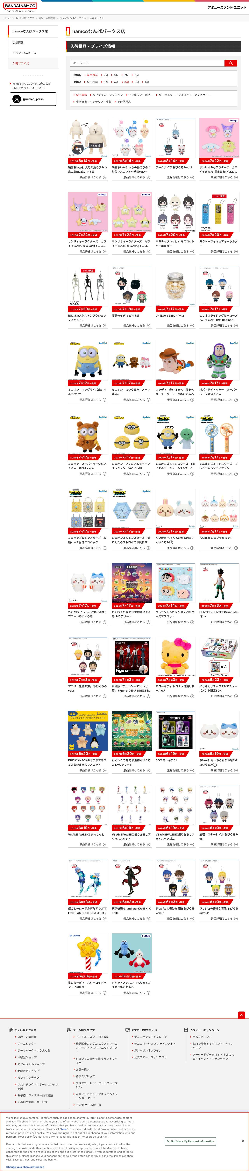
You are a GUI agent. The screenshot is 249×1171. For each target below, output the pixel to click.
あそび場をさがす (25, 1030)
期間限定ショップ (28, 1071)
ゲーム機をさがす (84, 1030)
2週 (137, 82)
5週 (106, 82)
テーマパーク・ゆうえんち (34, 1050)
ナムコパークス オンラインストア (155, 1043)
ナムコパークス (202, 1037)
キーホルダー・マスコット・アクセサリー (185, 95)
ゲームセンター (27, 1043)
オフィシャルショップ (31, 1064)
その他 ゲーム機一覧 (88, 1105)
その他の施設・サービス (32, 1102)
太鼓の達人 (82, 1069)
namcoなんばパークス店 (30, 31)
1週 (147, 82)
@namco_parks (33, 99)
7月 (126, 75)
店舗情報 (18, 42)
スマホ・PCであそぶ (144, 1030)
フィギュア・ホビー (141, 95)
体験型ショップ (27, 1057)
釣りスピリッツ (85, 1076)
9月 (106, 75)
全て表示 (92, 75)
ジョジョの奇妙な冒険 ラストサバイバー (96, 1060)
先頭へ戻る (241, 1015)
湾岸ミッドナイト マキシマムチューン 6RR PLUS (96, 1096)
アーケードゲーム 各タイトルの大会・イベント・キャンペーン (213, 1056)
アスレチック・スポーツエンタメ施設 (38, 1086)
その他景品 (124, 101)
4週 (116, 82)
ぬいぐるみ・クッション (108, 95)
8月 (116, 75)
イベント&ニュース (24, 53)
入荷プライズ (21, 63)
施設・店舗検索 (27, 1037)
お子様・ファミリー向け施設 (35, 1095)
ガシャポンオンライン (147, 1050)
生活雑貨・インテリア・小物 (93, 101)
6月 (136, 75)
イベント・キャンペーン (205, 1030)
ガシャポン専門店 (28, 1077)
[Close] (242, 1141)
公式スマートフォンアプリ (150, 1057)
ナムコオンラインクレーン (150, 1037)
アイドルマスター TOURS (92, 1037)
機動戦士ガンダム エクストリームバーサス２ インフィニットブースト (96, 1047)
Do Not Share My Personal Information (190, 1141)
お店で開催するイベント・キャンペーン (213, 1045)
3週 (126, 82)
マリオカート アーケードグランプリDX (96, 1085)
